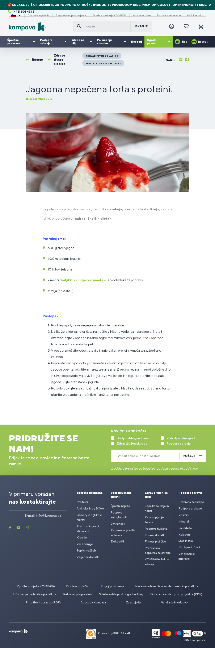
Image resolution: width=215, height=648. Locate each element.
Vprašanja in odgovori (175, 602)
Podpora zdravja (46, 41)
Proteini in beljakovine (103, 63)
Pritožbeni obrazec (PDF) (43, 602)
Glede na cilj (78, 41)
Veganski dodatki (88, 557)
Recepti (203, 41)
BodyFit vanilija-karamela (81, 280)
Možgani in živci (189, 547)
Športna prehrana (13, 41)
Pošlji (189, 456)
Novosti (136, 41)
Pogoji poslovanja (112, 586)
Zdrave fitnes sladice (101, 56)
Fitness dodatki (155, 535)
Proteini (82, 502)
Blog (184, 41)
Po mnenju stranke (104, 41)
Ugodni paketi (152, 41)
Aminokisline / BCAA (90, 508)
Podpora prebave (190, 508)
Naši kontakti (195, 15)
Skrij (210, 5)
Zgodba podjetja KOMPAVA (109, 15)
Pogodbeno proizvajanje (71, 15)
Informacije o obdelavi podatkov (34, 594)
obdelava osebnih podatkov (177, 468)
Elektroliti (117, 541)
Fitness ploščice (155, 541)
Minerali (183, 521)
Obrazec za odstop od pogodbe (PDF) (176, 594)
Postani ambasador (169, 15)
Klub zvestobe (142, 15)
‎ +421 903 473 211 (24, 11)
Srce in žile (185, 540)
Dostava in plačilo (39, 15)
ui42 (128, 633)
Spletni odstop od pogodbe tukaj (121, 594)
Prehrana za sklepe (191, 502)
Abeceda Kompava (93, 602)
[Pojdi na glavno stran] (39, 26)
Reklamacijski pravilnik (77, 594)
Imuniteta (185, 528)
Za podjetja (133, 602)
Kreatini (82, 537)
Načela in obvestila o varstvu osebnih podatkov (166, 586)
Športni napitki (120, 506)
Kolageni (184, 534)
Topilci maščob (86, 550)
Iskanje (141, 26)
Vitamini (183, 515)
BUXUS (117, 633)
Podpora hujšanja (156, 528)
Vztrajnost (118, 523)
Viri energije (85, 544)
